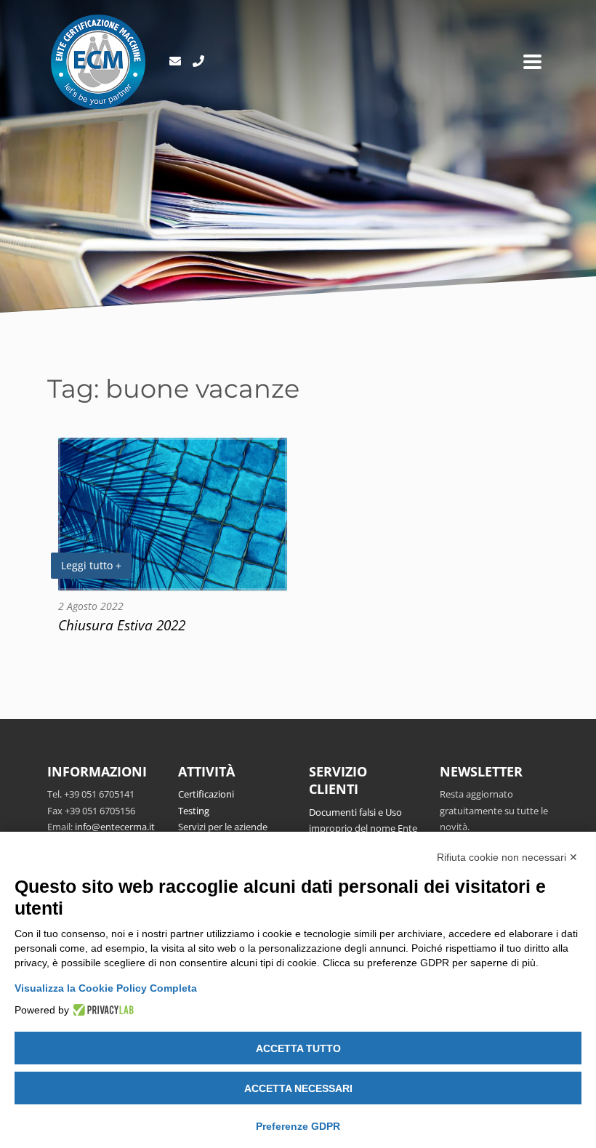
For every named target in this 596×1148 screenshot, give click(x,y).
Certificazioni (206, 793)
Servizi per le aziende (222, 826)
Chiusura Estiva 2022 (121, 625)
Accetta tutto (298, 1048)
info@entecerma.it (115, 826)
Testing (193, 810)
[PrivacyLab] (101, 1010)
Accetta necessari (298, 1088)
